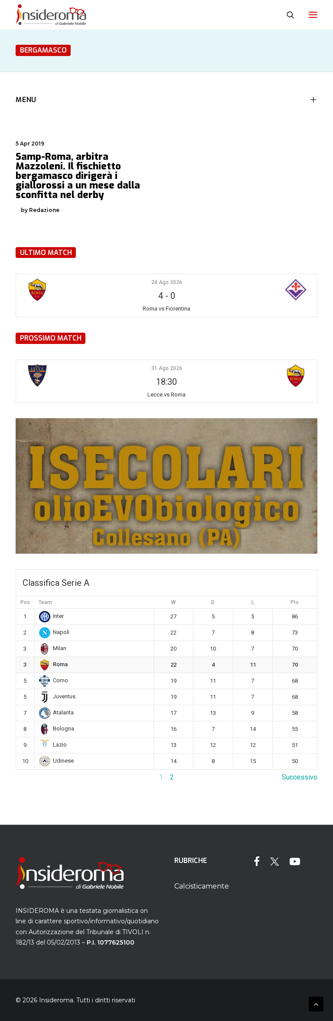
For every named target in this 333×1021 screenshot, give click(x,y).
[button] (313, 15)
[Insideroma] (51, 15)
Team (45, 602)
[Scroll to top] (316, 1003)
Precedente (33, 777)
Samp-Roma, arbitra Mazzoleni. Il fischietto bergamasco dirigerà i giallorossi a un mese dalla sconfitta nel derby (78, 175)
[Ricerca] (286, 15)
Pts (295, 602)
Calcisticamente (201, 886)
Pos (25, 602)
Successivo (299, 777)
